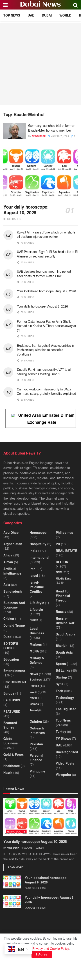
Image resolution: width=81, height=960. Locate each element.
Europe (8, 693)
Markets (36, 644)
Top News (11, 15)
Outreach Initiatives (37, 730)
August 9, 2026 (36, 888)
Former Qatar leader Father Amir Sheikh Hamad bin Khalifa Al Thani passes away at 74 (46, 325)
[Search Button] (75, 5)
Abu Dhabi (11, 532)
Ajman (8, 562)
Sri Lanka (63, 670)
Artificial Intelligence (12, 570)
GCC (59, 572)
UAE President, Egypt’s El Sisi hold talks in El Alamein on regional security (47, 253)
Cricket (8, 618)
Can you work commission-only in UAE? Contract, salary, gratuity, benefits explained (46, 391)
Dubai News (40, 4)
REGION (62, 562)
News (34, 673)
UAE (31, 15)
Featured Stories (10, 724)
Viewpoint (63, 774)
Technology (65, 697)
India (33, 550)
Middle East (63, 578)
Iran (33, 568)
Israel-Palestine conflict (37, 587)
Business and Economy (14, 604)
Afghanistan (12, 543)
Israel (34, 575)
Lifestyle (36, 609)
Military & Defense (37, 660)
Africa (7, 555)
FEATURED (11, 711)
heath (7, 772)
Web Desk (13, 847)
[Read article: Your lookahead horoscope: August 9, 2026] (12, 882)
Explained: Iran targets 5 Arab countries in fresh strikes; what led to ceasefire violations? (45, 349)
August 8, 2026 (36, 907)
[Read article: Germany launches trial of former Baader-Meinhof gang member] (14, 131)
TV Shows (63, 738)
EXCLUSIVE (12, 700)
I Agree (41, 954)
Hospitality (38, 543)
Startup (61, 677)
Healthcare (11, 765)
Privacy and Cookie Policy (50, 948)
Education (11, 659)
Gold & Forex (13, 754)
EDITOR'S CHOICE (10, 645)
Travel (34, 710)
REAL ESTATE (66, 550)
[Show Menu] (5, 5)
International (39, 557)
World (65, 15)
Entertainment (14, 670)
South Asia (64, 652)
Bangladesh (12, 591)
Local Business (37, 630)
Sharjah (62, 645)
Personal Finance (36, 757)
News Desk (39, 136)
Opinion (36, 721)
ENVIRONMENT (15, 682)
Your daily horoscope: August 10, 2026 (26, 209)
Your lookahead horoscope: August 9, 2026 (46, 291)
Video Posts (65, 763)
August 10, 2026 (34, 847)
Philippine (37, 771)
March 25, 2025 (59, 136)
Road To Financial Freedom (63, 595)
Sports (61, 663)
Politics (34, 686)
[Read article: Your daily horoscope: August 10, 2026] (40, 174)
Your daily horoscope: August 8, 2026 (42, 306)
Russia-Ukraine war (65, 620)
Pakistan (36, 744)
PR (58, 543)
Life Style (37, 602)
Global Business (10, 740)
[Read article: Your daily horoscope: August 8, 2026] (12, 901)
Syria (59, 684)
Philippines (64, 532)
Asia (6, 584)
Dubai (47, 15)
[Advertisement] (40, 64)
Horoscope (38, 532)
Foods (34, 697)
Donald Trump (14, 625)
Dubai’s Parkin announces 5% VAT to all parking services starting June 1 (44, 371)
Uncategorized (67, 752)
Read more (18, 867)
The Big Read (66, 709)
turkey (61, 731)
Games (34, 704)
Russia (61, 611)
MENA (34, 651)
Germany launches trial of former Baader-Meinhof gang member (51, 127)
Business (36, 679)
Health (34, 620)
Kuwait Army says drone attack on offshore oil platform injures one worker (46, 234)
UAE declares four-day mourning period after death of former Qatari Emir (44, 273)
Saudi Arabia (65, 634)
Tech (59, 690)
